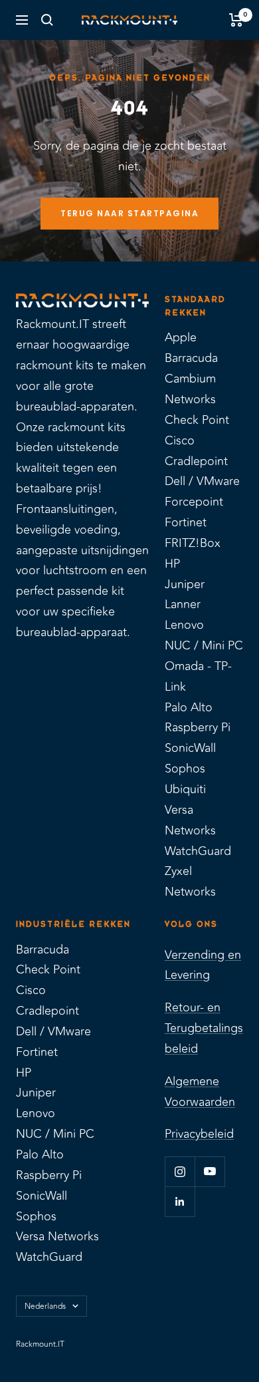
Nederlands (45, 1306)
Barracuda (191, 358)
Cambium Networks (190, 389)
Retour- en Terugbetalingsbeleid (204, 1028)
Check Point (197, 420)
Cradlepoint (196, 461)
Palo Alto (189, 707)
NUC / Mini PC (204, 645)
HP (172, 563)
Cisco (180, 440)
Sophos (185, 768)
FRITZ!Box (192, 543)
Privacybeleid (199, 1133)
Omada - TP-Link (198, 676)
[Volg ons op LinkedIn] (180, 1201)
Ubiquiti (185, 789)
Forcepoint (194, 501)
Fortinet (186, 522)
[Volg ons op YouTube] (209, 1171)
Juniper (185, 584)
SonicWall (190, 748)
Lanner (183, 604)
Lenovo (184, 624)
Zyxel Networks (190, 881)
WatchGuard (198, 851)
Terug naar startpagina (129, 213)
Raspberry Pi (197, 727)
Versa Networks (190, 820)
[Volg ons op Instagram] (180, 1171)
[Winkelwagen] (236, 20)
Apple (181, 337)
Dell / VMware (202, 481)
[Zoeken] (47, 20)
